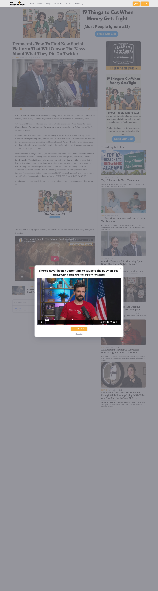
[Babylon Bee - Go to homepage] (17, 3)
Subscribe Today (79, 329)
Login (145, 4)
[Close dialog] (120, 269)
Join (136, 4)
